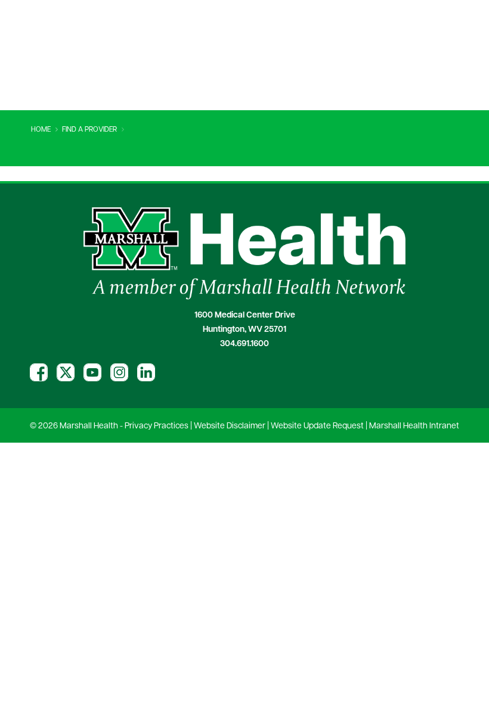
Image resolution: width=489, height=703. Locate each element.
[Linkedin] (146, 372)
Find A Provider (89, 129)
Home (41, 129)
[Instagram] (119, 372)
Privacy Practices (156, 426)
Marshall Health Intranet (414, 426)
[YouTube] (92, 372)
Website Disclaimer (229, 426)
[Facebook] (39, 372)
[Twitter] (66, 372)
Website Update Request (317, 426)
